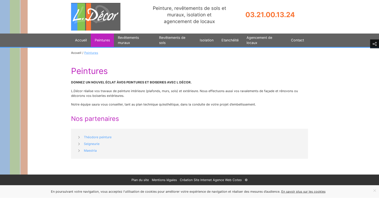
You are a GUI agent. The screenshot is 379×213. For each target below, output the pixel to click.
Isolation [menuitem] (207, 40)
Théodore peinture (98, 137)
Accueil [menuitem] (81, 40)
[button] (374, 43)
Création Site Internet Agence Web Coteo (211, 180)
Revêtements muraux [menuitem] (128, 40)
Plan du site (140, 180)
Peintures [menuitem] (102, 40)
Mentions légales (164, 180)
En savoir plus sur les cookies (303, 191)
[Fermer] (374, 190)
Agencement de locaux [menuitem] (259, 40)
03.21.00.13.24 (270, 14)
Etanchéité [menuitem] (230, 40)
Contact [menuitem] (297, 40)
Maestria (90, 150)
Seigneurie (91, 144)
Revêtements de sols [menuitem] (172, 40)
